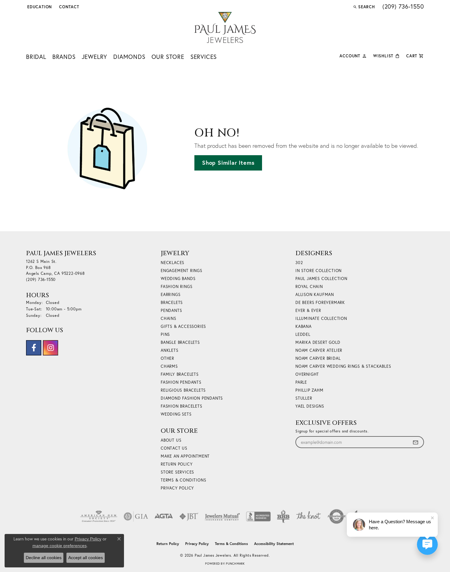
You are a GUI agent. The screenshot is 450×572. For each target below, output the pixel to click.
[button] (39, 7)
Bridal (36, 56)
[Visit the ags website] (99, 516)
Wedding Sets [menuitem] (176, 414)
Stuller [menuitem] (303, 398)
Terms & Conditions (183, 480)
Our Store (168, 56)
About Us (171, 440)
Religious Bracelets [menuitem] (183, 390)
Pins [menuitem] (165, 334)
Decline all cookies (44, 557)
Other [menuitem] (167, 358)
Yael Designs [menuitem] (309, 406)
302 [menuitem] (299, 262)
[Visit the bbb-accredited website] (258, 516)
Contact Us (174, 448)
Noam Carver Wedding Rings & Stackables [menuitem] (343, 366)
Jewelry (94, 56)
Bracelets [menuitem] (172, 302)
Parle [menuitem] (301, 382)
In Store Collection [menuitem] (318, 270)
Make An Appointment (185, 456)
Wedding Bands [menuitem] (178, 278)
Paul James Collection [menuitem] (321, 278)
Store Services (177, 472)
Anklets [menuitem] (169, 350)
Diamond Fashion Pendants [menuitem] (192, 398)
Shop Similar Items (228, 162)
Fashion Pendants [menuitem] (181, 382)
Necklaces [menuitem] (172, 262)
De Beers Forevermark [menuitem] (320, 302)
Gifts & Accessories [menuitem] (183, 326)
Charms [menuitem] (169, 366)
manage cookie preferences (59, 545)
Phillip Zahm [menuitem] (309, 390)
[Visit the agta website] (163, 516)
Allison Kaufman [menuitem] (314, 294)
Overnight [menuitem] (307, 374)
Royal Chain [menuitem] (309, 286)
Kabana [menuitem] (303, 326)
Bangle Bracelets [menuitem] (180, 342)
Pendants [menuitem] (171, 310)
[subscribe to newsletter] (415, 442)
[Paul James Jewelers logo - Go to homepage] (225, 27)
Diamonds (129, 56)
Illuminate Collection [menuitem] (321, 318)
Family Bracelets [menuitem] (180, 374)
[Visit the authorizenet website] (336, 516)
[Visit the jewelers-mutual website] (222, 516)
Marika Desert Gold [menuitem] (317, 342)
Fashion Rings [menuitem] (176, 286)
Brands (64, 56)
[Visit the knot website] (308, 516)
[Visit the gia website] (136, 516)
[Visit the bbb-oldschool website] (283, 516)
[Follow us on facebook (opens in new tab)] (33, 347)
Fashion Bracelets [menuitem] (181, 406)
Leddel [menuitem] (302, 334)
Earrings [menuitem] (170, 294)
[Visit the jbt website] (189, 516)
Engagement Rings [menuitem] (181, 270)
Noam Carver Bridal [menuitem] (317, 358)
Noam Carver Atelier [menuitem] (318, 350)
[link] (68, 7)
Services (203, 56)
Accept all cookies (85, 557)
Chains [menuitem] (168, 318)
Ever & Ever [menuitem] (308, 310)
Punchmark (235, 564)
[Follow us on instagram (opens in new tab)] (50, 347)
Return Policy (177, 464)
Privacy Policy (177, 488)
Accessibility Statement (274, 543)
